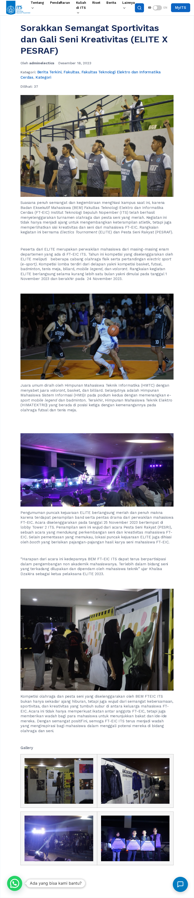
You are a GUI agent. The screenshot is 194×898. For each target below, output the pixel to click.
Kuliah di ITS (81, 5)
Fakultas (71, 72)
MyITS (180, 7)
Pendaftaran (60, 3)
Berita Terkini (49, 72)
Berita (111, 3)
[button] (14, 883)
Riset (96, 3)
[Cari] (139, 7)
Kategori (43, 77)
